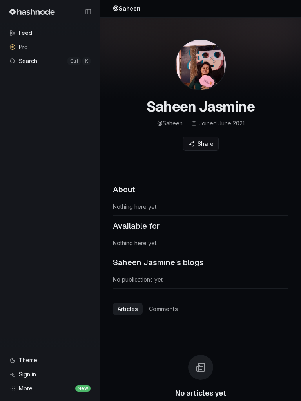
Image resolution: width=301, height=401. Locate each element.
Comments (163, 308)
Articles (128, 308)
